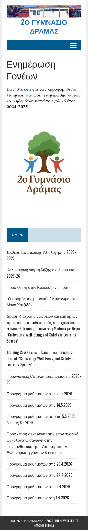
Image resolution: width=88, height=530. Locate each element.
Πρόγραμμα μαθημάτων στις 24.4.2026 (39, 475)
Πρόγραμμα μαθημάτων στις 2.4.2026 (38, 486)
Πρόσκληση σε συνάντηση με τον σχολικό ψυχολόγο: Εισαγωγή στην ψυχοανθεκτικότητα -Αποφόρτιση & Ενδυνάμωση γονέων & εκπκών (42, 443)
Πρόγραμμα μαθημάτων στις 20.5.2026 (39, 394)
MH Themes (47, 525)
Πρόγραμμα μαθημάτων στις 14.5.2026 (39, 405)
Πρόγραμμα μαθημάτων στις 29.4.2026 (39, 464)
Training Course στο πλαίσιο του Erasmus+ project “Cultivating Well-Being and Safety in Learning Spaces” (40, 358)
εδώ (27, 89)
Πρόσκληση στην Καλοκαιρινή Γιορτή (39, 287)
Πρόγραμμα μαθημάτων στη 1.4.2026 (38, 498)
